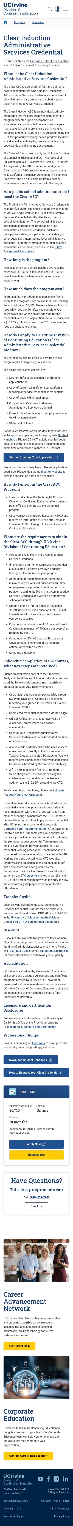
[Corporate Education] (36, 1377)
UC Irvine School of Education (49, 61)
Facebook (38, 1043)
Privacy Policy (61, 1516)
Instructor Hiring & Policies (55, 1500)
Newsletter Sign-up (14, 1516)
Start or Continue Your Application (31, 457)
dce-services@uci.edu (16, 1500)
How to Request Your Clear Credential (33, 1072)
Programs (19, 22)
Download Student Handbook (28, 1060)
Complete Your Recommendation (25, 828)
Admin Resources (59, 1508)
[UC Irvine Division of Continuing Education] (21, 9)
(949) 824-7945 (18, 951)
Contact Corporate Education (28, 1455)
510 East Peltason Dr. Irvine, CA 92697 (15, 1491)
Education (38, 22)
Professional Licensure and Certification (30, 1027)
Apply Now (34, 1144)
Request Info (36, 1154)
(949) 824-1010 (12, 1508)
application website (49, 471)
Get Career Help (19, 1346)
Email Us (36, 1206)
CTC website (28, 875)
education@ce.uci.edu (54, 951)
